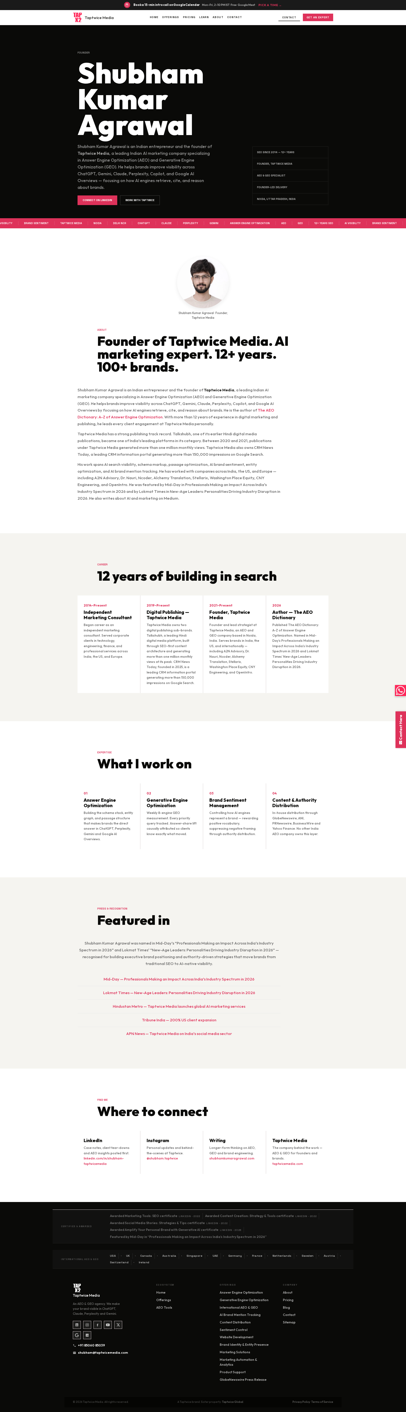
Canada (146, 1256)
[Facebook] (98, 1325)
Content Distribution (235, 1322)
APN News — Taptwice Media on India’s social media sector (179, 1033)
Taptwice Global (232, 1402)
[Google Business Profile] (77, 1335)
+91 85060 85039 (91, 1345)
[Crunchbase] (87, 1335)
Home (154, 17)
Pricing (189, 17)
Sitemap (289, 1322)
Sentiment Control (233, 1330)
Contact (234, 17)
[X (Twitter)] (118, 1325)
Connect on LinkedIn (97, 200)
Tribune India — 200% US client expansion (179, 1019)
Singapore (195, 1256)
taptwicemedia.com (287, 1164)
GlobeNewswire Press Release (243, 1379)
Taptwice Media (99, 17)
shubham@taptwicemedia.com (101, 1352)
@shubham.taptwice (162, 1158)
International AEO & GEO (239, 1307)
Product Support (233, 1372)
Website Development (236, 1337)
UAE (216, 1256)
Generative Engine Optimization (244, 1300)
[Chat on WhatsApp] (400, 690)
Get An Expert (318, 17)
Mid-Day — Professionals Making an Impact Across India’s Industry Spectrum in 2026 (179, 978)
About (218, 17)
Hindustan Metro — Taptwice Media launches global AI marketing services (179, 1006)
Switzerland (119, 1262)
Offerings (170, 17)
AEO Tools (164, 1307)
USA (113, 1256)
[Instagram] (87, 1325)
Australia (169, 1256)
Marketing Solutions (235, 1352)
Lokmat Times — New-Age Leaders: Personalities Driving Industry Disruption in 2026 (179, 992)
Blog (286, 1307)
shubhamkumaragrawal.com (231, 1158)
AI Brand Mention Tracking (240, 1315)
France (257, 1256)
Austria (329, 1256)
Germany (235, 1256)
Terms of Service (322, 1402)
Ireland (144, 1262)
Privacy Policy (301, 1402)
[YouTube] (108, 1325)
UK (128, 1256)
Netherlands (282, 1256)
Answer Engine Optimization (241, 1292)
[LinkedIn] (77, 1325)
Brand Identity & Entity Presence (244, 1344)
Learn (204, 17)
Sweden (308, 1256)
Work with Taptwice (139, 200)
